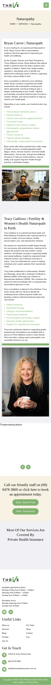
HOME (12, 24)
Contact (29, 633)
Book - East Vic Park (25, 502)
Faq (27, 637)
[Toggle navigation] (46, 5)
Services (5, 629)
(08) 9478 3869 (14, 661)
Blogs (4, 633)
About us (5, 625)
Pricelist (5, 637)
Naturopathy (36, 24)
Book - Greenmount (25, 511)
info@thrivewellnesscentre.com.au (22, 668)
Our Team (30, 625)
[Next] (28, 467)
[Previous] (22, 467)
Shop (28, 629)
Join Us (5, 641)
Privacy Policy (32, 682)
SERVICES (23, 24)
